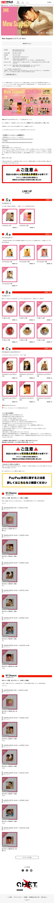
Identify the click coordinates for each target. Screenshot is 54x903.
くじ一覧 (11, 5)
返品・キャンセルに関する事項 (22, 66)
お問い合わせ (43, 897)
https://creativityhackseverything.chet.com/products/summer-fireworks (17, 142)
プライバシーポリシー (18, 897)
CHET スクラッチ (4, 5)
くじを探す (10, 897)
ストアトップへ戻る (27, 857)
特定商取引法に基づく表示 (34, 897)
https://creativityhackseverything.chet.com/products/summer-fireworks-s (17, 139)
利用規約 (34, 425)
